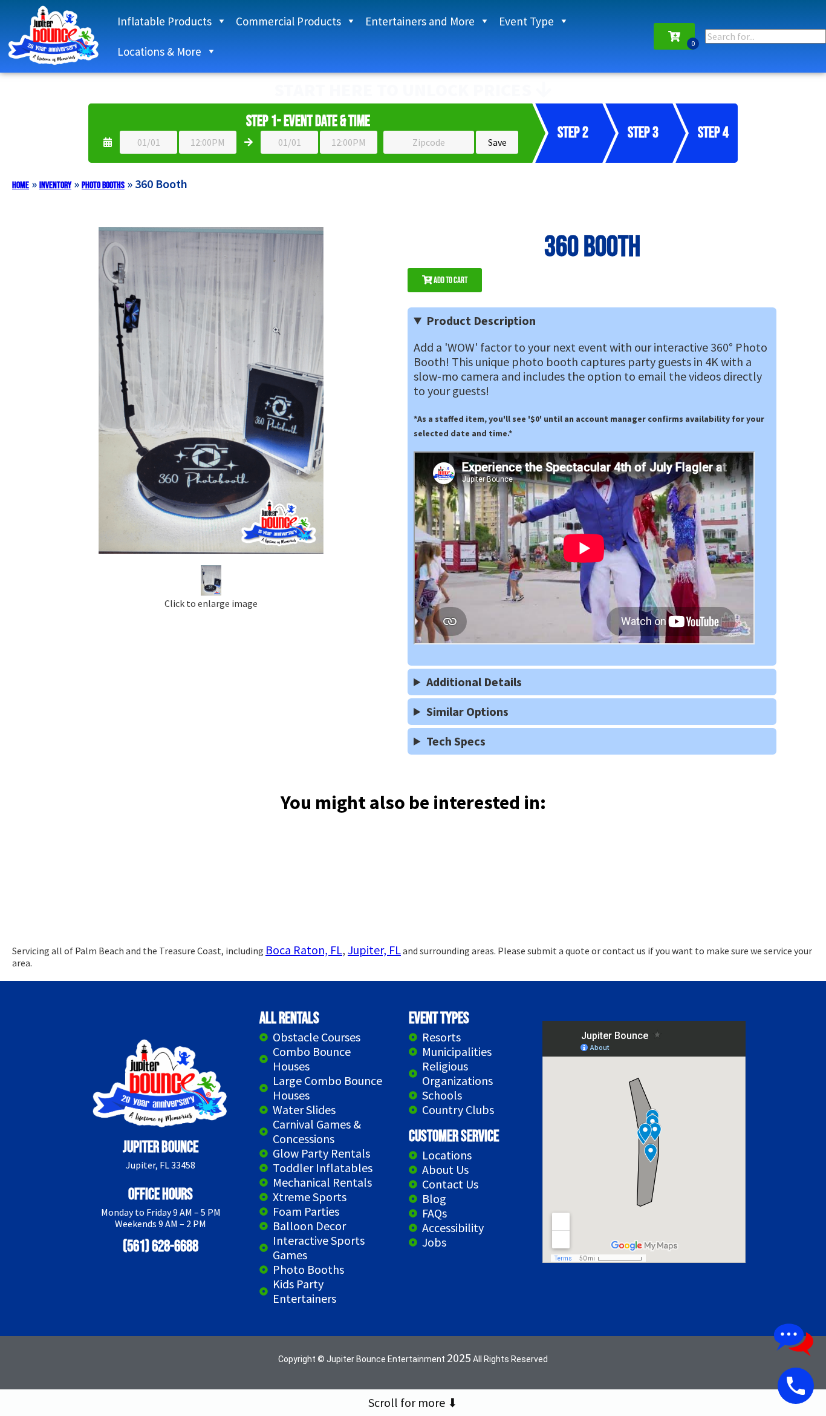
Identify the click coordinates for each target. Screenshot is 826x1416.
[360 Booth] (211, 581)
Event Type (526, 21)
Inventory (55, 185)
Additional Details (474, 682)
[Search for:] (765, 36)
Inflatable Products (164, 21)
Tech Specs (456, 741)
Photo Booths (103, 185)
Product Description (481, 320)
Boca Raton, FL (303, 949)
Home (20, 185)
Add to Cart (449, 280)
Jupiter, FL (374, 949)
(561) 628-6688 (160, 1246)
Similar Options (467, 711)
